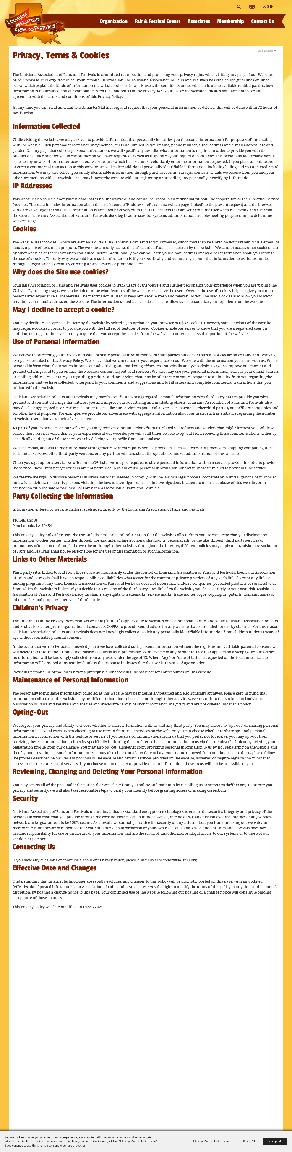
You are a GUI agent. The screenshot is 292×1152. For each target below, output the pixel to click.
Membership (230, 21)
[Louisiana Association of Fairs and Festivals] (35, 23)
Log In (268, 6)
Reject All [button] (249, 1141)
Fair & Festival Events (157, 21)
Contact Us (262, 21)
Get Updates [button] (252, 7)
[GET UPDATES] (252, 7)
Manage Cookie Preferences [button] (211, 1141)
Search (239, 7)
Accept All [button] (275, 1141)
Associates (199, 21)
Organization (114, 21)
